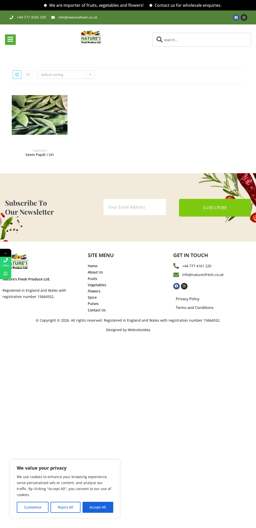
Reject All (65, 507)
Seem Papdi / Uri (40, 154)
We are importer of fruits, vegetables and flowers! (90, 5)
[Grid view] (17, 74)
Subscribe (215, 207)
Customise (33, 507)
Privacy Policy (188, 298)
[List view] (28, 74)
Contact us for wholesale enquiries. (181, 5)
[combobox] (201, 40)
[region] (65, 489)
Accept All (98, 507)
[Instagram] (244, 17)
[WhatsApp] (5, 273)
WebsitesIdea (139, 329)
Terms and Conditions (195, 307)
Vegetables (39, 150)
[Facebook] (236, 17)
